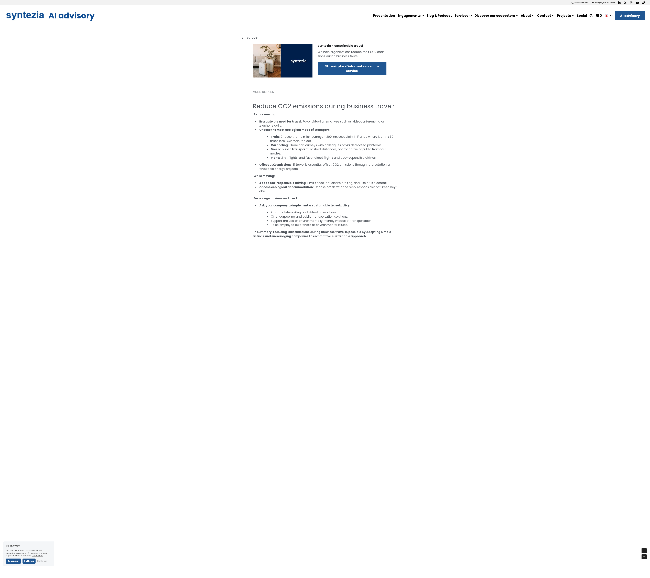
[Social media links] (619, 2)
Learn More (37, 555)
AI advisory (630, 15)
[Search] (591, 15)
